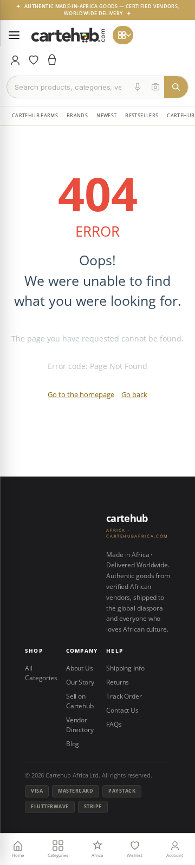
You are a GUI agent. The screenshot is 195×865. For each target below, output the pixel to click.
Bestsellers (141, 115)
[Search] (176, 87)
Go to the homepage (81, 394)
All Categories (41, 672)
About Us (79, 668)
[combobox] (68, 87)
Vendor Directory (80, 724)
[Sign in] (15, 60)
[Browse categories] (123, 35)
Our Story (80, 682)
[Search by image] (155, 87)
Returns (117, 682)
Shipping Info (125, 668)
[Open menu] (14, 35)
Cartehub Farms (35, 115)
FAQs (114, 724)
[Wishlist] (33, 60)
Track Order (124, 696)
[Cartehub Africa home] (68, 35)
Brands (77, 115)
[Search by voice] (137, 87)
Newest (106, 115)
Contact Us (122, 710)
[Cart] (52, 60)
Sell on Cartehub (80, 701)
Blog (73, 743)
